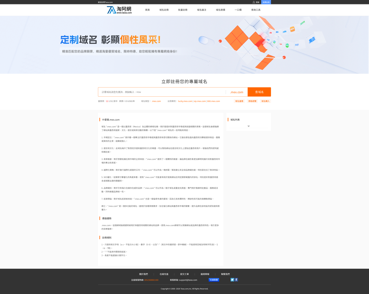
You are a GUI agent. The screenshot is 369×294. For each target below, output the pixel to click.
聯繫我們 (225, 274)
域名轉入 (265, 101)
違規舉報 (205, 274)
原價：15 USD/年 (127, 101)
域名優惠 (239, 101)
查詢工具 (255, 9)
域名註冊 (164, 9)
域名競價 (220, 9)
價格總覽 (252, 101)
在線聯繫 (214, 279)
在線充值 (164, 274)
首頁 (147, 9)
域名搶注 (201, 9)
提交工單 (184, 274)
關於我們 (143, 274)
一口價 (238, 9)
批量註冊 (182, 9)
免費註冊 (266, 2)
